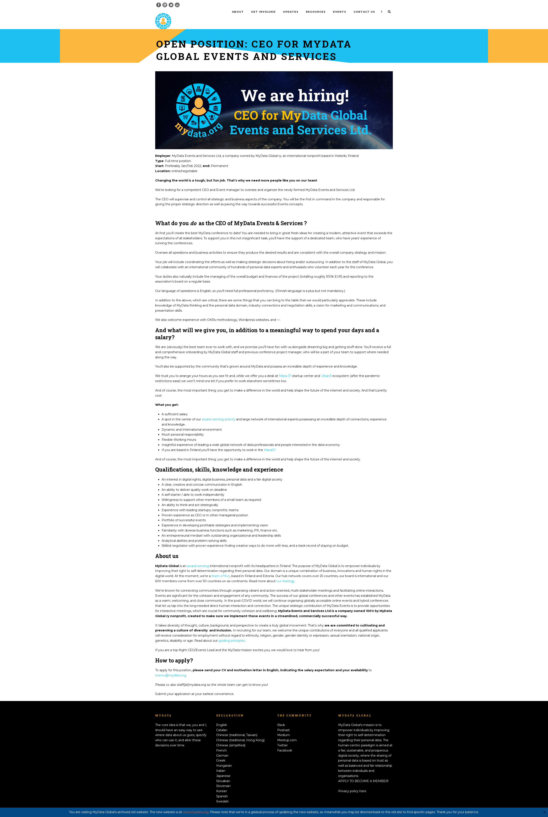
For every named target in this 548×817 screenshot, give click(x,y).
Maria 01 (285, 376)
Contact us (364, 11)
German (222, 755)
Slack (281, 725)
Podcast (283, 730)
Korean (221, 791)
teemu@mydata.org (170, 675)
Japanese (223, 776)
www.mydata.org (195, 812)
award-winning (198, 566)
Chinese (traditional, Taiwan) (236, 735)
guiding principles (232, 641)
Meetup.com (287, 740)
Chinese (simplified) (230, 745)
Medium (283, 735)
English (221, 725)
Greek (220, 760)
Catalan (221, 730)
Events (339, 11)
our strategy (285, 581)
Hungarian (224, 766)
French (221, 750)
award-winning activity (218, 419)
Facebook (284, 750)
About (238, 11)
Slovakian (223, 781)
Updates (291, 11)
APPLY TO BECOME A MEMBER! (363, 781)
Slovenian (223, 786)
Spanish (222, 796)
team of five (220, 576)
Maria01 (269, 450)
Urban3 (326, 376)
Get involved (263, 11)
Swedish (222, 801)
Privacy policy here (352, 791)
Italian (220, 771)
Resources (316, 11)
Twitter (282, 745)
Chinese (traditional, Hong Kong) (240, 740)
